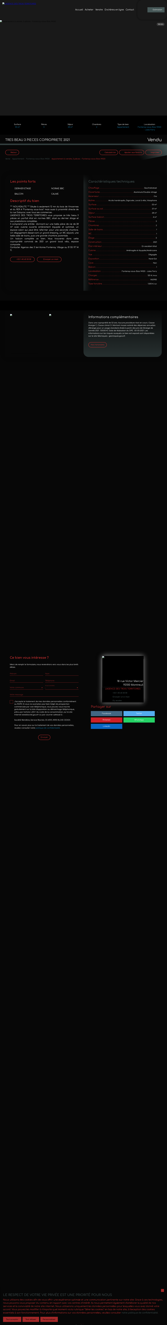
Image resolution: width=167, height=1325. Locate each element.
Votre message (16, 695)
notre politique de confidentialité (140, 1313)
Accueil (79, 10)
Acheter (89, 10)
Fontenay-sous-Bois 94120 (38, 159)
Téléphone (49, 681)
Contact (130, 10)
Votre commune (17, 687)
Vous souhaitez (50, 685)
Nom (47, 674)
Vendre (99, 10)
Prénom (13, 674)
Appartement (18, 159)
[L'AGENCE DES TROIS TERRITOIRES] (19, 10)
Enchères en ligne (114, 10)
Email (12, 681)
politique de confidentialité (48, 728)
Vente (7, 159)
